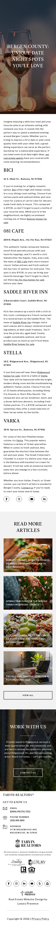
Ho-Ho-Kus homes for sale (29, 279)
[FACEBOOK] (8, 883)
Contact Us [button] (28, 772)
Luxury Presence (28, 903)
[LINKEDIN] (24, 883)
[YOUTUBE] (32, 883)
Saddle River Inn (22, 322)
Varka (19, 440)
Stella (44, 375)
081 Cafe (22, 261)
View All (28, 695)
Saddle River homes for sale (19, 344)
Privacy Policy (40, 918)
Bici (14, 189)
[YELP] (40, 883)
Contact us (27, 487)
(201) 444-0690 (17, 820)
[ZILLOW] (47, 883)
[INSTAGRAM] (16, 883)
